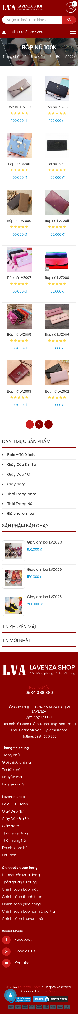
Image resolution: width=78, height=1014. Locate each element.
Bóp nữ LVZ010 (57, 164)
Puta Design (49, 991)
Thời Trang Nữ (19, 504)
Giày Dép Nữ (18, 475)
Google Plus (25, 951)
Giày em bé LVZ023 (44, 597)
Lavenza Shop (29, 987)
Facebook (23, 939)
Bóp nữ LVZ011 (19, 164)
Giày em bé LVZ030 (44, 543)
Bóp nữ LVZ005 (19, 334)
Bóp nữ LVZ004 (57, 334)
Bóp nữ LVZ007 (19, 278)
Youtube (22, 963)
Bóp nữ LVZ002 (57, 391)
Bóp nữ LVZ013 (19, 107)
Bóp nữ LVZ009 (19, 221)
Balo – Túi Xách (21, 455)
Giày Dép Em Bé (21, 465)
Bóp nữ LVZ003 (19, 391)
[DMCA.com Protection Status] (51, 1000)
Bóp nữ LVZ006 (57, 278)
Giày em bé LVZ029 (44, 570)
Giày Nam (16, 484)
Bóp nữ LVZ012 (57, 107)
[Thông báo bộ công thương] (20, 1000)
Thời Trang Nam (21, 494)
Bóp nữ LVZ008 (57, 221)
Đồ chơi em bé (20, 514)
